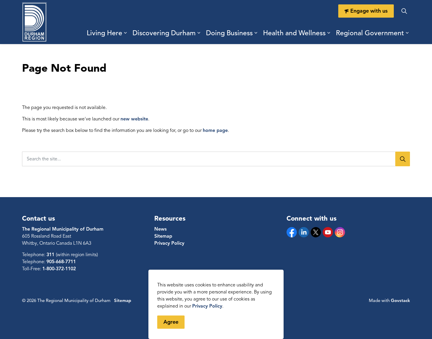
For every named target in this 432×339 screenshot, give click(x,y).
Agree (170, 322)
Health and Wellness (294, 33)
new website (134, 119)
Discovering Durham (164, 33)
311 (51, 255)
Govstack (400, 300)
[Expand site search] (404, 11)
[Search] (402, 159)
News (160, 229)
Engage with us (369, 11)
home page (215, 130)
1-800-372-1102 (59, 269)
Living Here (104, 33)
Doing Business (229, 33)
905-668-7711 (61, 262)
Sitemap (163, 236)
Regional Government (370, 33)
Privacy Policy (207, 306)
